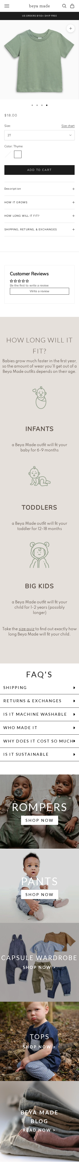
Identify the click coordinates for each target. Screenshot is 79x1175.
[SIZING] (39, 397)
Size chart (68, 126)
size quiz (26, 629)
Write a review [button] (39, 291)
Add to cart (39, 170)
